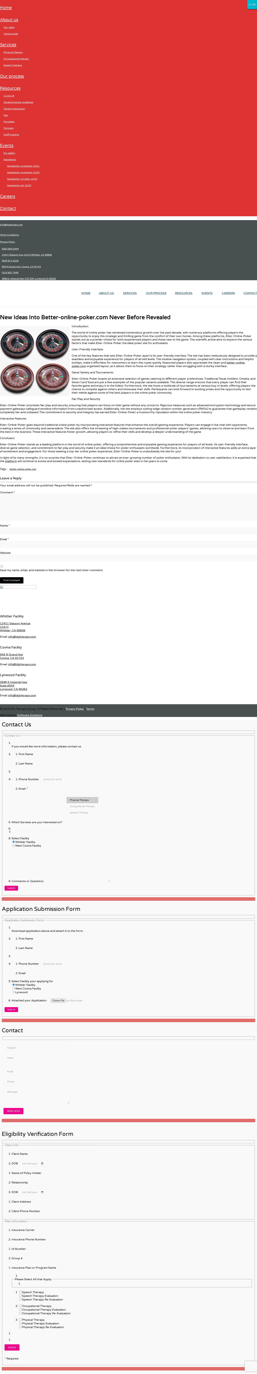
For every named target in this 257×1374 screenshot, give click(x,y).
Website (5, 553)
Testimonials (10, 33)
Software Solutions (29, 715)
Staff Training (11, 134)
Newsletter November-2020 (23, 172)
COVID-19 (8, 95)
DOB (15, 1163)
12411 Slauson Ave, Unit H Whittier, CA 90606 (27, 254)
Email (4, 539)
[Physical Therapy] (82, 800)
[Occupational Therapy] (82, 806)
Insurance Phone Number (29, 1239)
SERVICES (8, 44)
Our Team (9, 27)
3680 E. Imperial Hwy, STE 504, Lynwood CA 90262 (29, 278)
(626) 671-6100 (10, 260)
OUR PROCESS (12, 76)
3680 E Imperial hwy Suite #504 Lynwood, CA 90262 (13, 685)
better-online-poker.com (23, 469)
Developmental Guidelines (18, 102)
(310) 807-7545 (10, 272)
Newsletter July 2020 (19, 185)
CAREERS (7, 196)
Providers (9, 121)
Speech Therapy (12, 65)
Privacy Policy (7, 242)
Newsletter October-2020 (22, 178)
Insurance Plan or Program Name (34, 1268)
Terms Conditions (9, 235)
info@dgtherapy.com (11, 224)
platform (11, 461)
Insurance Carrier (23, 1230)
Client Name (20, 1154)
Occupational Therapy (16, 58)
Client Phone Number (26, 1211)
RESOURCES (10, 88)
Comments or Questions (28, 881)
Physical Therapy (13, 52)
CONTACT (8, 208)
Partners (8, 128)
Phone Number (29, 779)
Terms (90, 709)
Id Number (19, 1249)
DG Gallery (9, 153)
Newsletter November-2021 (23, 166)
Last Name (26, 763)
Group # (17, 1258)
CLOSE (252, 4)
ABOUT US (9, 19)
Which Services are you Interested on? (37, 822)
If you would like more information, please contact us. (47, 746)
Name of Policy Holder (27, 1173)
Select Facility (20, 838)
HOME (6, 7)
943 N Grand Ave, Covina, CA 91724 (21, 266)
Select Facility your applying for (32, 981)
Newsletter (9, 159)
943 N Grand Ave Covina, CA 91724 (12, 656)
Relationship (20, 1182)
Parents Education (14, 108)
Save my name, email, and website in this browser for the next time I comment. (51, 570)
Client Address (22, 1201)
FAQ (5, 115)
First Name (26, 754)
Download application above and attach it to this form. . (48, 931)
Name (5, 525)
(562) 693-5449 (10, 249)
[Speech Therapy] (82, 813)
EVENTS (6, 145)
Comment (7, 492)
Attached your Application (29, 1000)
